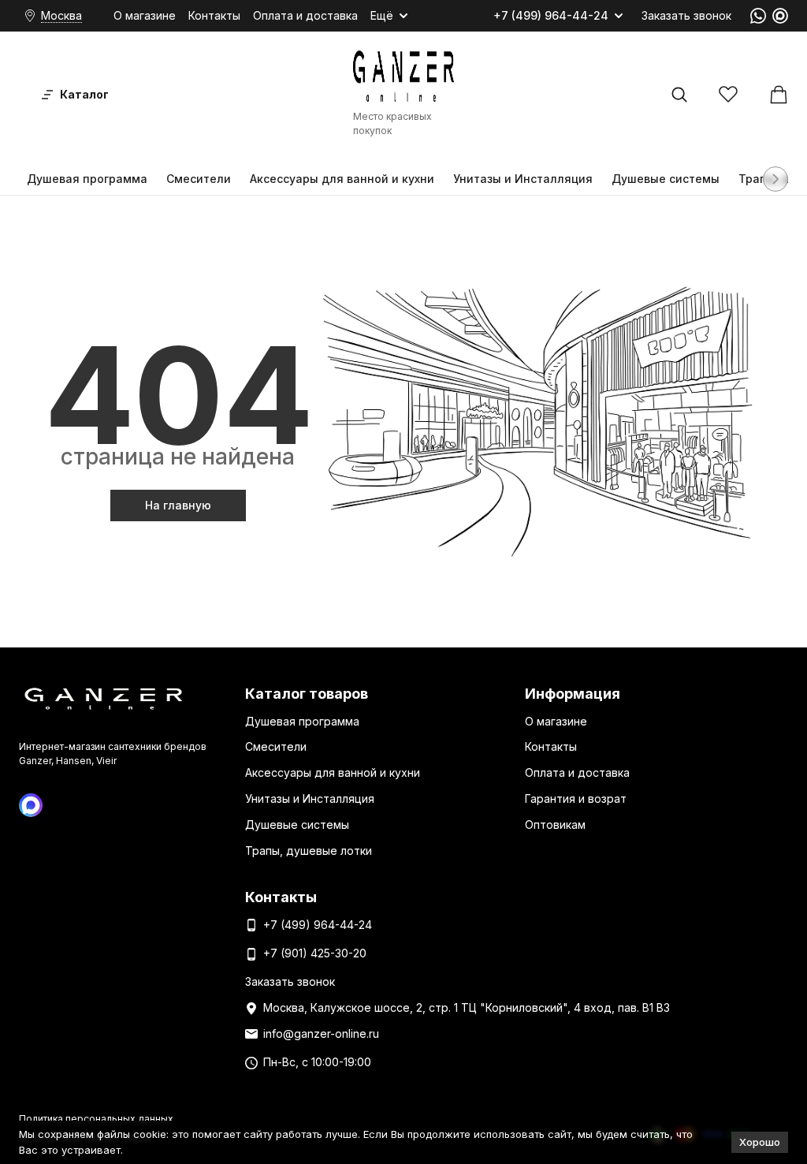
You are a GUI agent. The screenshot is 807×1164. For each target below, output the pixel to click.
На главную (178, 505)
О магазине (144, 15)
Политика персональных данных (96, 1119)
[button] (775, 179)
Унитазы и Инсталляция (523, 178)
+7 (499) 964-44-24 (550, 15)
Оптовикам (555, 824)
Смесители (198, 178)
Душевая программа (87, 178)
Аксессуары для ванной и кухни (342, 178)
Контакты (214, 15)
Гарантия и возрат (576, 798)
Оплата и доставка (305, 15)
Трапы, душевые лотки (308, 850)
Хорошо (759, 1142)
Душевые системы (666, 178)
